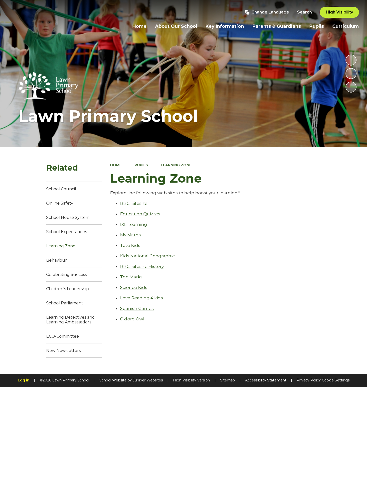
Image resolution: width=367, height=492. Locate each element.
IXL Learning (133, 224)
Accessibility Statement (265, 380)
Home (116, 165)
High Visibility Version (191, 380)
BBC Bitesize (134, 203)
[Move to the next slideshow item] (351, 87)
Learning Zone (176, 165)
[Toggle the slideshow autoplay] (351, 60)
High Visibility (339, 12)
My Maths (130, 234)
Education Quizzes (140, 213)
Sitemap (227, 380)
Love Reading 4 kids (141, 297)
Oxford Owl (132, 318)
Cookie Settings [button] (336, 380)
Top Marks (131, 276)
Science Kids (133, 287)
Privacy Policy (309, 380)
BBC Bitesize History (142, 266)
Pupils (141, 165)
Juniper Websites (148, 380)
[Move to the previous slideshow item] (351, 73)
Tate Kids (130, 245)
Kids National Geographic (147, 255)
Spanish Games (137, 308)
